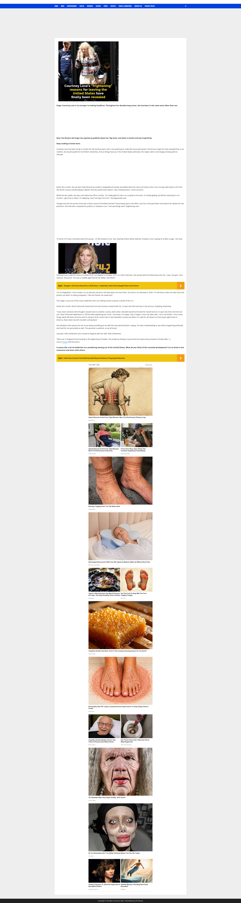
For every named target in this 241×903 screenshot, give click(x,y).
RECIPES (113, 6)
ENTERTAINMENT (72, 6)
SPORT (106, 6)
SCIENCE (98, 6)
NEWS (62, 6)
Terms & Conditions (125, 6)
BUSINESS (90, 6)
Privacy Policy (150, 6)
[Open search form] (185, 6)
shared (65, 342)
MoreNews (129, 901)
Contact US (138, 6)
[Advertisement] (120, 24)
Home (56, 6)
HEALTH (82, 6)
